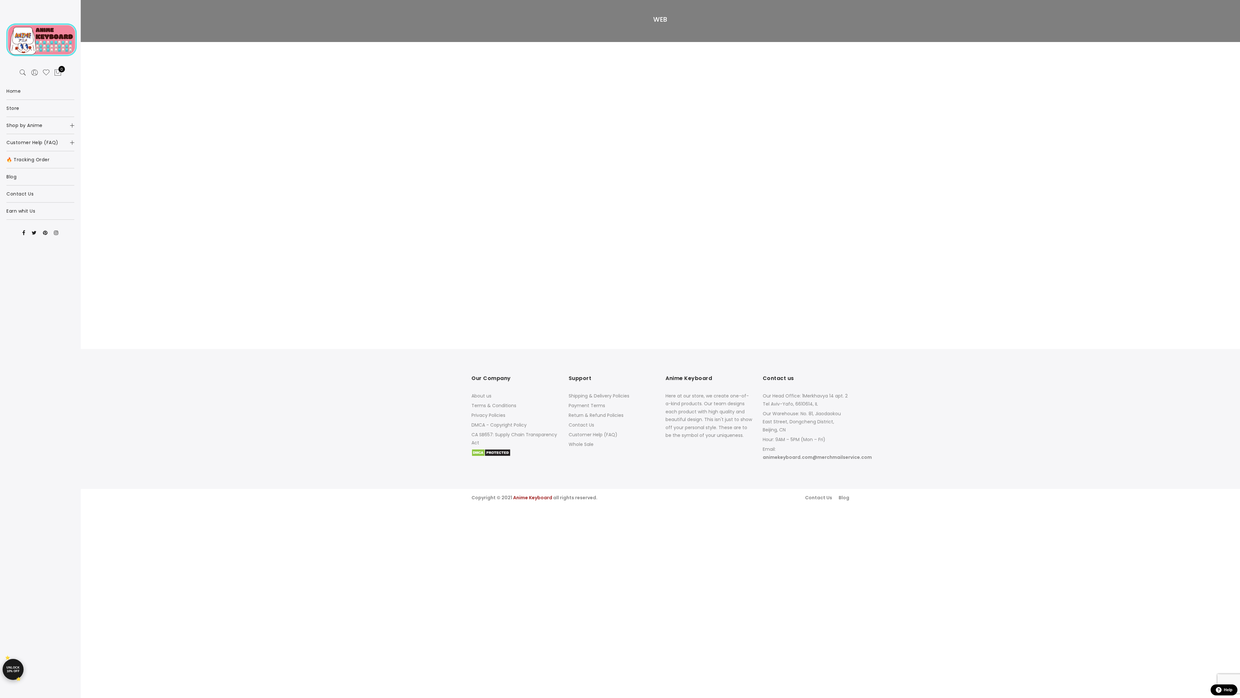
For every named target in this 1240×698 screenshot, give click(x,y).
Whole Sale (581, 444)
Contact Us (581, 425)
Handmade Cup (789, 47)
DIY (778, 64)
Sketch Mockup (531, 57)
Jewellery (545, 64)
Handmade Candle (660, 47)
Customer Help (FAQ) (593, 434)
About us (481, 396)
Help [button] (1228, 690)
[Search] (23, 72)
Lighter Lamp (789, 57)
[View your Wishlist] (46, 72)
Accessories (519, 64)
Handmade (670, 64)
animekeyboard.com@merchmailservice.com (817, 457)
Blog (844, 497)
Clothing (646, 64)
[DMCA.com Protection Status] (491, 452)
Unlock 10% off (13, 669)
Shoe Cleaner (530, 47)
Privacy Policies (488, 415)
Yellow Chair (660, 57)
